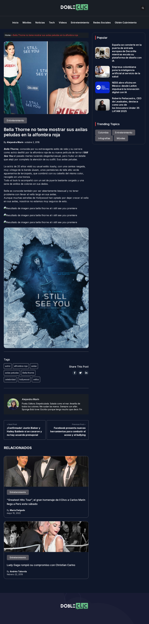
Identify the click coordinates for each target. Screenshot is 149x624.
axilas (34, 366)
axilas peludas (12, 372)
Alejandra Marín (15, 142)
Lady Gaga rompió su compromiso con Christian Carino (41, 565)
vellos (36, 379)
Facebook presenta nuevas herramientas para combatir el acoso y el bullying (68, 431)
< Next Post (12, 424)
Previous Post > (79, 424)
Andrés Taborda (18, 571)
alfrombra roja (21, 366)
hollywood (24, 379)
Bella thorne (28, 372)
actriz (7, 366)
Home (8, 35)
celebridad (10, 379)
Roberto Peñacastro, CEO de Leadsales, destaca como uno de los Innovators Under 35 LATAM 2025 (126, 105)
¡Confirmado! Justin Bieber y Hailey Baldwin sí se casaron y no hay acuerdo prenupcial (24, 431)
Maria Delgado (17, 510)
